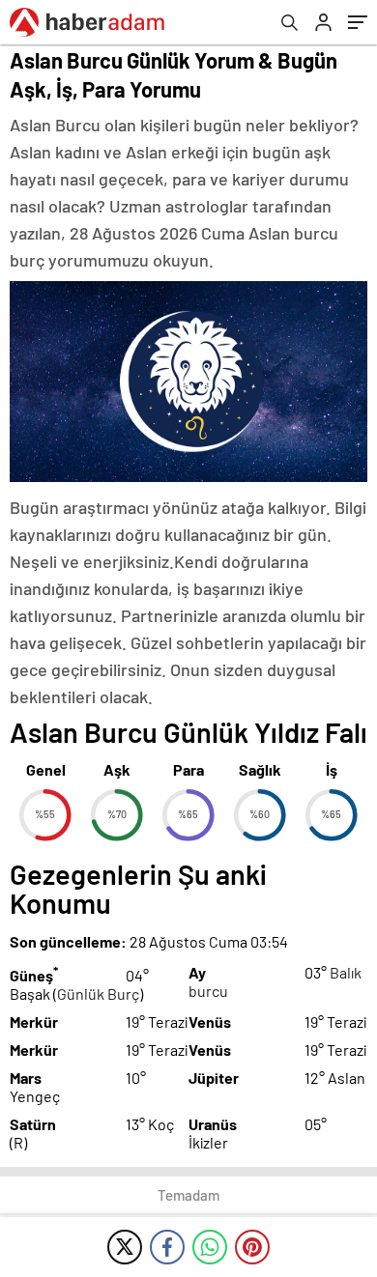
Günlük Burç (98, 993)
